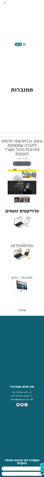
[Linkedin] (22, 404)
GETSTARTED (22, 245)
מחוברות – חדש (22, 277)
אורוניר (22, 310)
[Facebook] (18, 404)
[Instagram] (26, 404)
